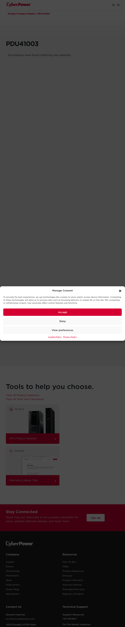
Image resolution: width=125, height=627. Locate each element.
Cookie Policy (55, 337)
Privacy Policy (70, 337)
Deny (62, 321)
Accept (62, 312)
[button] (120, 290)
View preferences (62, 330)
